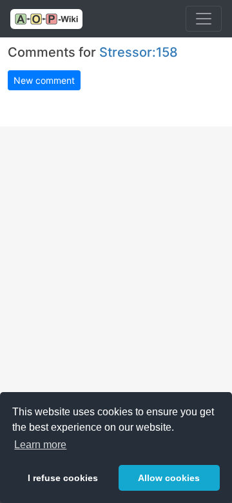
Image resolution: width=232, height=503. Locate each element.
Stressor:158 (138, 52)
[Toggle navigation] (204, 19)
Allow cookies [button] (169, 478)
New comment (44, 80)
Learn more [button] (40, 444)
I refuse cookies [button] (63, 478)
